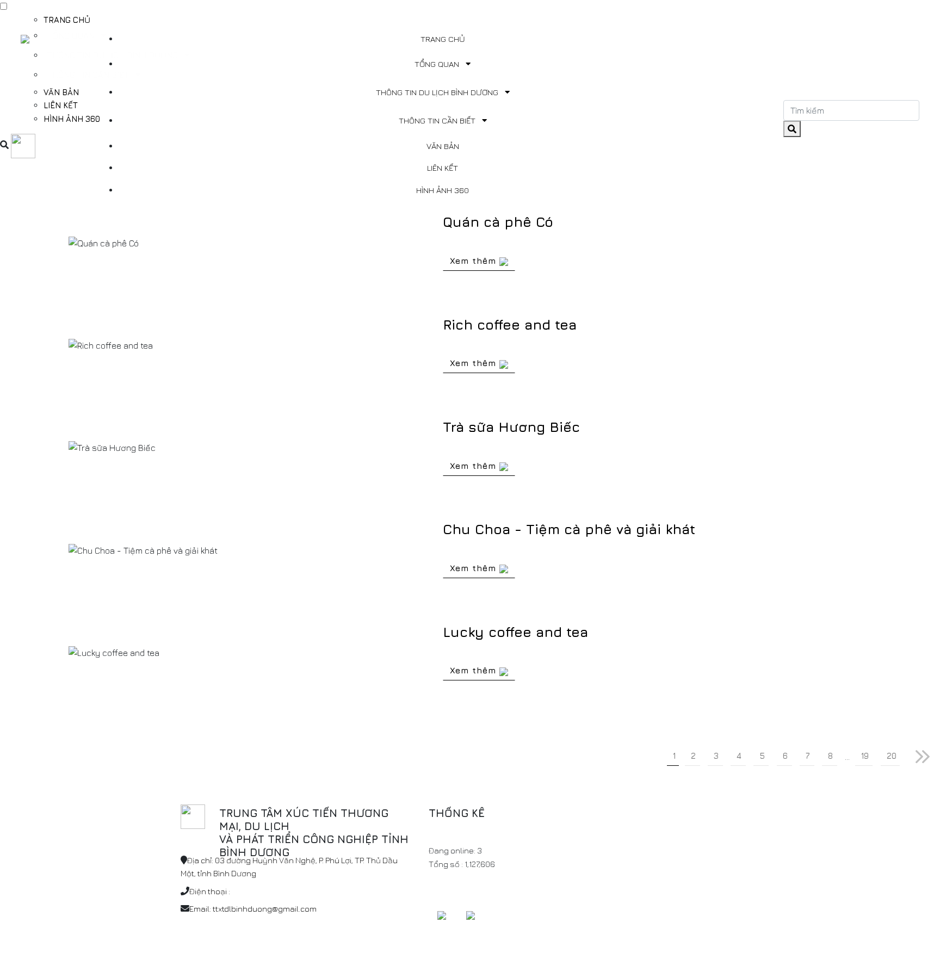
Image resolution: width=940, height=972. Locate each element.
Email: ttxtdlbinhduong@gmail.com (253, 908)
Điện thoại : (209, 891)
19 (865, 755)
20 (891, 755)
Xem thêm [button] (474, 260)
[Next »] (922, 756)
